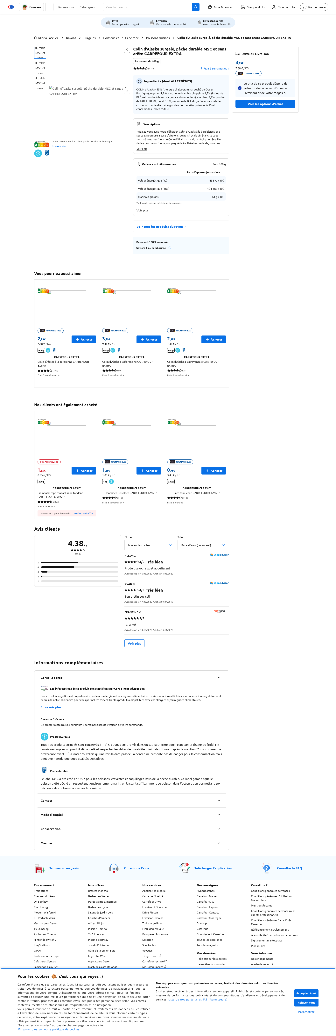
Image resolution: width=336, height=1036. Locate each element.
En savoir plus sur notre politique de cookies (48, 1029)
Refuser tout (306, 1002)
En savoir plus (59, 145)
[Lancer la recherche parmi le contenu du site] (195, 7)
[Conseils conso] (219, 677)
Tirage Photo (150, 956)
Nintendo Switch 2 (45, 939)
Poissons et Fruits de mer (120, 38)
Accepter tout (306, 993)
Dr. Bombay (41, 901)
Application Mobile (154, 890)
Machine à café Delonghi (103, 966)
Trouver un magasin (64, 868)
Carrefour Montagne (209, 918)
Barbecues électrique (47, 956)
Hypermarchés (205, 890)
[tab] (40, 53)
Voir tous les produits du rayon (159, 226)
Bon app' (202, 923)
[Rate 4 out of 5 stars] (143, 68)
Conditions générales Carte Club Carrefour (271, 922)
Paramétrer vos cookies (211, 964)
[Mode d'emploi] (219, 815)
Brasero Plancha (98, 890)
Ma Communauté (153, 966)
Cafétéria (202, 928)
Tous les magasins (207, 945)
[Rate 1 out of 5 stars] (134, 68)
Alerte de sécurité (262, 964)
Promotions (41, 890)
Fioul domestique (153, 928)
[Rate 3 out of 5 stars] (140, 68)
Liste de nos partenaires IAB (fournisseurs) (197, 999)
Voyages (147, 950)
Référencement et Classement (270, 929)
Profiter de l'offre (83, 513)
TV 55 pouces (96, 934)
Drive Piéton (150, 912)
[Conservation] (219, 829)
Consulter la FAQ (289, 868)
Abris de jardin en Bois (101, 950)
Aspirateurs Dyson (99, 961)
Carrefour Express (207, 907)
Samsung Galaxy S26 (46, 966)
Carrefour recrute (153, 961)
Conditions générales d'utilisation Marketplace (271, 898)
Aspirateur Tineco (45, 934)
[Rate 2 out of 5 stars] (137, 68)
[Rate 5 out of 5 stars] (146, 68)
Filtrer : (128, 537)
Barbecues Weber (99, 896)
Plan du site (258, 945)
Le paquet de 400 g (147, 61)
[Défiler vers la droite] (127, 91)
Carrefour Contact (208, 912)
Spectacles (149, 945)
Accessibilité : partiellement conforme (274, 935)
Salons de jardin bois (100, 912)
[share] (127, 50)
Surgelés (90, 38)
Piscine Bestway (98, 939)
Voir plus (141, 148)
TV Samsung (41, 928)
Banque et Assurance (155, 934)
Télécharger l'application (213, 868)
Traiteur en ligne (152, 923)
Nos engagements (262, 958)
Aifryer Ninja (95, 923)
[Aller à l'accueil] (11, 7)
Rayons (71, 38)
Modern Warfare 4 (45, 912)
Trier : (181, 537)
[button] (49, 7)
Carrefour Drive (151, 901)
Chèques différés (44, 896)
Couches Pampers (99, 918)
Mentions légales (261, 905)
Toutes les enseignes (209, 939)
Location (147, 939)
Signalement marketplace (267, 940)
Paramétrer (306, 1012)
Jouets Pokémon (98, 945)
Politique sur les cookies (212, 958)
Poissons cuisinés (158, 38)
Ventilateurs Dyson (45, 923)
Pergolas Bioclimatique (102, 901)
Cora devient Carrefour (211, 934)
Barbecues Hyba (98, 907)
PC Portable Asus (44, 918)
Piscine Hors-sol (98, 928)
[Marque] (219, 843)
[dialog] (168, 1002)
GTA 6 (37, 950)
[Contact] (219, 800)
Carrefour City (205, 901)
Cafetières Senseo (45, 961)
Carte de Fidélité (152, 896)
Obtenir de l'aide (136, 868)
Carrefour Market (207, 896)
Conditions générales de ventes (270, 890)
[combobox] (151, 7)
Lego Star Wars (97, 956)
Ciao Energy (41, 907)
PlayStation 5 (42, 945)
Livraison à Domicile (154, 907)
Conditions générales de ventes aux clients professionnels (273, 912)
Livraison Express (152, 918)
